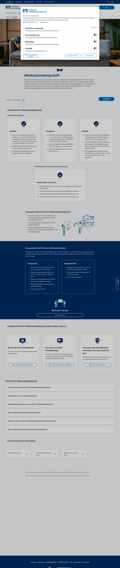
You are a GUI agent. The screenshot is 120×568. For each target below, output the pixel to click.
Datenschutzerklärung (30, 22)
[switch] (95, 35)
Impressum (43, 22)
